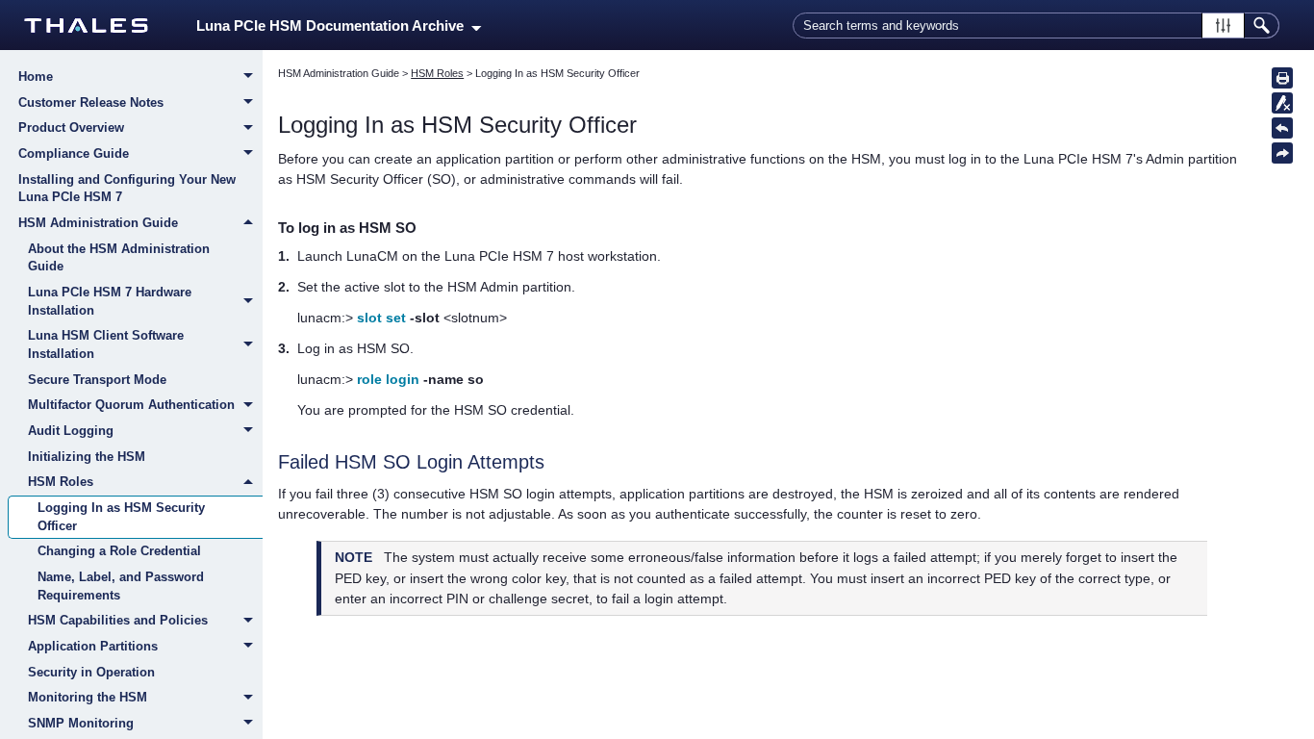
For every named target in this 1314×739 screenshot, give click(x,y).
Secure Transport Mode (97, 379)
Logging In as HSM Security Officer (121, 516)
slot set (381, 317)
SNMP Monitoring (81, 723)
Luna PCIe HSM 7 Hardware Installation (109, 301)
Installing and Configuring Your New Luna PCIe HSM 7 (127, 188)
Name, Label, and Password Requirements (121, 586)
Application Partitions (93, 646)
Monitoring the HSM (87, 697)
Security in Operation (91, 672)
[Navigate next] (1282, 153)
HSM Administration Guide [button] (98, 223)
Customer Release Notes (91, 102)
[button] (1223, 25)
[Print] (1282, 77)
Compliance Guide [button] (73, 153)
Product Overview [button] (71, 127)
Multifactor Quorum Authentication (131, 404)
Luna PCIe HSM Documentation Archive (333, 26)
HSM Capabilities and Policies (118, 620)
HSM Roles (60, 481)
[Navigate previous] (1282, 127)
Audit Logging (71, 430)
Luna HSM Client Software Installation (106, 344)
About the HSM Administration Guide (119, 258)
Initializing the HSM (86, 456)
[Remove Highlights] (1282, 102)
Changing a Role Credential (119, 551)
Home (35, 76)
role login (388, 379)
